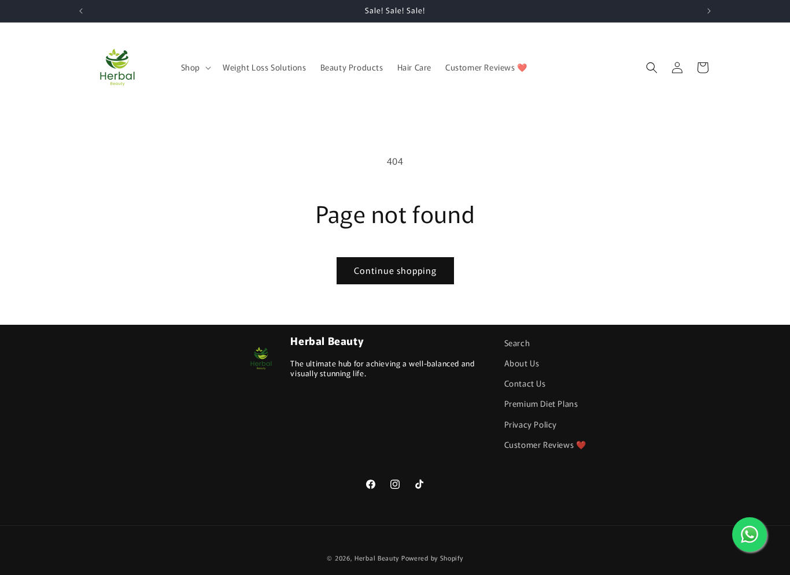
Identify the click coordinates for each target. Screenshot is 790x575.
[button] (195, 67)
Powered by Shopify (432, 557)
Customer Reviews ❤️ (545, 444)
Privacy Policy (530, 424)
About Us (522, 363)
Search (517, 342)
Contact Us (525, 383)
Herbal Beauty (377, 557)
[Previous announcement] (81, 11)
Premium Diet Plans (541, 403)
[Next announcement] (709, 11)
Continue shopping (395, 270)
